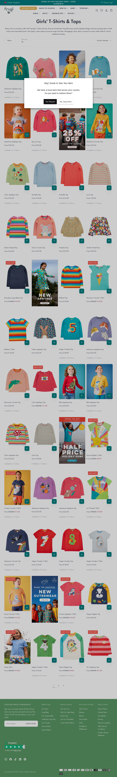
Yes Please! (50, 101)
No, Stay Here (66, 101)
